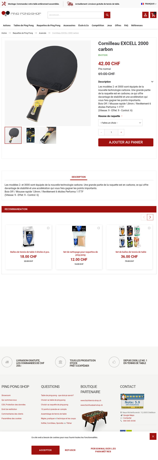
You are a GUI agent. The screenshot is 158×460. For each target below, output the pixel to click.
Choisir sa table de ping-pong (53, 400)
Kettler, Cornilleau (48, 423)
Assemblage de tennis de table (54, 414)
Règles (43, 418)
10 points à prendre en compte (54, 409)
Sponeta (59, 423)
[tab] (78, 177)
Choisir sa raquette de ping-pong (54, 405)
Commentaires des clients (12, 414)
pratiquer (51, 418)
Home (4, 33)
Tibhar (69, 423)
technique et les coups (66, 418)
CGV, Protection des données (13, 405)
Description (79, 177)
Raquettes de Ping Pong (23, 33)
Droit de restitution (9, 409)
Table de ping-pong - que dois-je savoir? (57, 395)
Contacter (127, 418)
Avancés (42, 33)
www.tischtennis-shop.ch (91, 400)
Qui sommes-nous (9, 400)
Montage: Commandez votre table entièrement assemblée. (33, 4)
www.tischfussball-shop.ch (92, 405)
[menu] (79, 25)
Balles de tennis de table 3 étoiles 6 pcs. (30, 252)
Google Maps (128, 415)
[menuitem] (7, 25)
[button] (30, 135)
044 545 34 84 (129, 421)
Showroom (6, 395)
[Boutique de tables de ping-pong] (23, 14)
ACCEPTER (45, 450)
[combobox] (79, 15)
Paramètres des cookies (11, 418)
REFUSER (70, 450)
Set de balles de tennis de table (131, 252)
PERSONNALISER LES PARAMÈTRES (103, 450)
